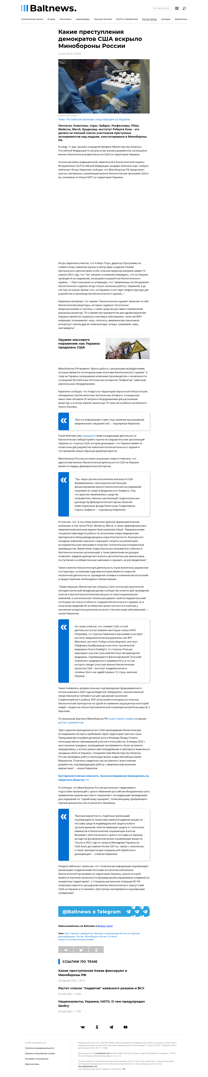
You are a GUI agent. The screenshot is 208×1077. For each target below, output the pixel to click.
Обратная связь (32, 1064)
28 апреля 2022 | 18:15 (71, 981)
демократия (87, 933)
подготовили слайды (120, 719)
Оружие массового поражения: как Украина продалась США (79, 343)
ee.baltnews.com (102, 1053)
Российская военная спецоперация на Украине (98, 119)
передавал (88, 436)
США (66, 933)
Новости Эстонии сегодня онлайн (76, 939)
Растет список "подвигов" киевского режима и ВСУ (101, 988)
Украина (74, 933)
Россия (80, 936)
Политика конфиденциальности (39, 1048)
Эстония (112, 936)
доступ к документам (70, 722)
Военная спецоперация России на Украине (117, 933)
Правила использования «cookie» (40, 1053)
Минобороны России (96, 936)
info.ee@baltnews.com (87, 1066)
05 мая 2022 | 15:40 (69, 994)
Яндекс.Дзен (105, 926)
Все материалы (161, 8)
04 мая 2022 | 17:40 (69, 1011)
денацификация (66, 936)
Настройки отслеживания (36, 1058)
